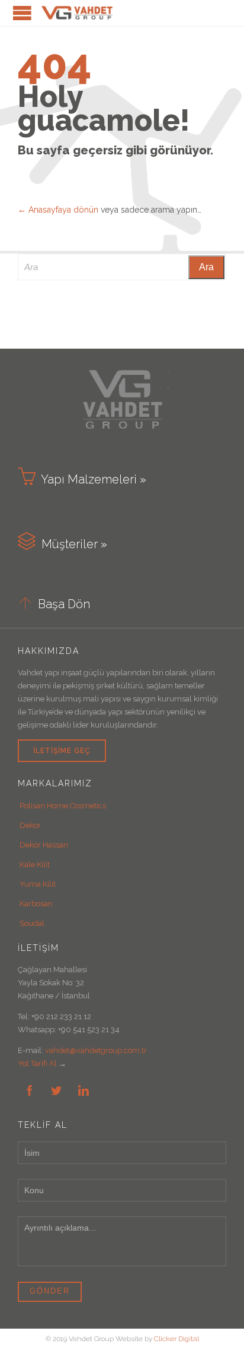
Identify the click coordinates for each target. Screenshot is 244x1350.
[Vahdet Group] (77, 13)
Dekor (30, 825)
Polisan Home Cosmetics (63, 805)
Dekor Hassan (44, 844)
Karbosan (36, 903)
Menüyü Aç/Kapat (22, 12)
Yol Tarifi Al (37, 1063)
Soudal (32, 923)
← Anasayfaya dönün (58, 209)
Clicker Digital (176, 1339)
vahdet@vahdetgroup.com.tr (96, 1050)
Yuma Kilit (38, 884)
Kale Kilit (35, 864)
